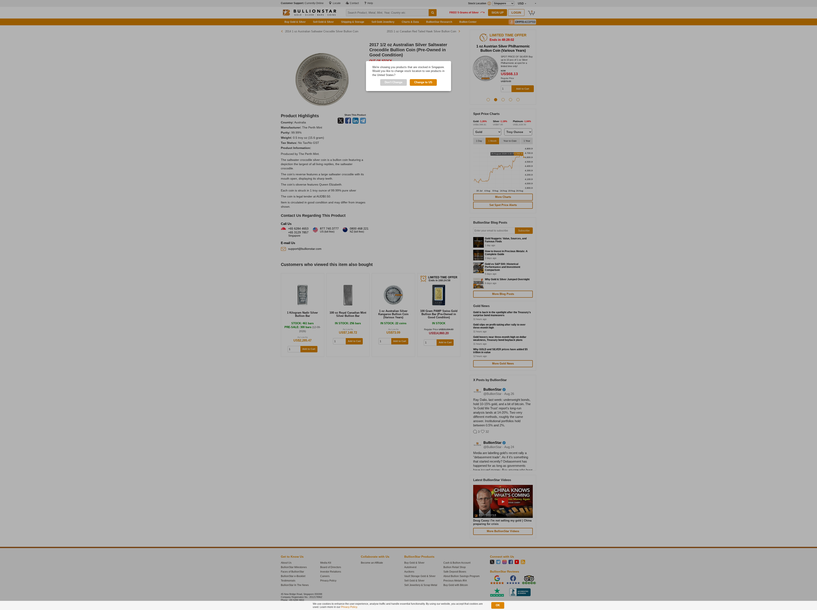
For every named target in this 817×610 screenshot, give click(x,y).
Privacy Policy (349, 607)
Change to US (423, 82)
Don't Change (393, 82)
